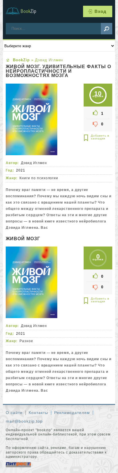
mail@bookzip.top (24, 421)
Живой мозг (23, 238)
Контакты (38, 412)
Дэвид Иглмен (34, 163)
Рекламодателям (72, 412)
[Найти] (106, 28)
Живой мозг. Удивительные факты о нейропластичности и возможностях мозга (58, 71)
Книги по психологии (38, 178)
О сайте (14, 412)
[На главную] (24, 11)
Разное (26, 341)
